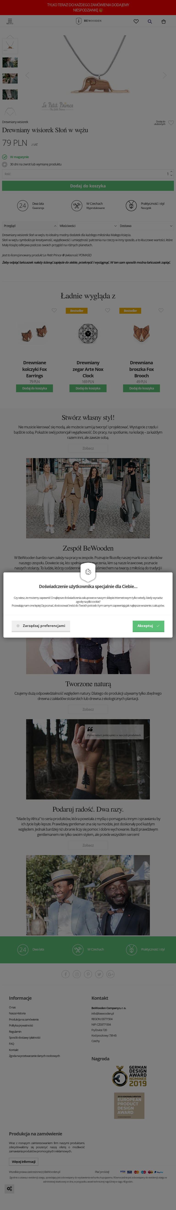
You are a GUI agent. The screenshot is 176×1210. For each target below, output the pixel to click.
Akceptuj (145, 626)
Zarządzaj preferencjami (44, 626)
